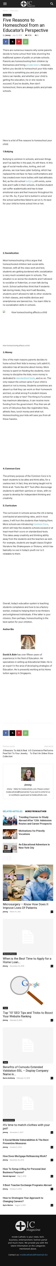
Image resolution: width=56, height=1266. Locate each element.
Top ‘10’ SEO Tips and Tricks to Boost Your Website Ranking (28, 1014)
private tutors (33, 65)
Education (14, 10)
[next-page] (9, 858)
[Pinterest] (19, 42)
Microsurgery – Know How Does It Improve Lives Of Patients (25, 906)
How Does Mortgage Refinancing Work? (25, 1156)
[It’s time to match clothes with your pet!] (28, 1103)
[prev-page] (4, 858)
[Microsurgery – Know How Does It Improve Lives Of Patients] (28, 883)
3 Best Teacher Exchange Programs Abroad (27, 1185)
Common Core (40, 524)
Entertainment (9, 1120)
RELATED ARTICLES (12, 811)
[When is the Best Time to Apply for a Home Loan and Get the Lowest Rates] (28, 937)
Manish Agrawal (9, 1176)
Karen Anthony (9, 1078)
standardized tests (25, 378)
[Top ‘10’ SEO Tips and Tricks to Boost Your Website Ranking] (28, 991)
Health (6, 899)
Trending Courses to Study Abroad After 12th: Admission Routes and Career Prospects (35, 820)
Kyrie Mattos (8, 1205)
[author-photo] (28, 781)
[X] (12, 42)
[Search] (52, 4)
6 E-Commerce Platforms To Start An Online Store (40, 752)
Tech (5, 1008)
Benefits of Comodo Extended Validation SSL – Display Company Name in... (25, 1070)
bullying (30, 181)
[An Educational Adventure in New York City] (10, 848)
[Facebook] (6, 42)
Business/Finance (10, 954)
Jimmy (7, 35)
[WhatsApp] (25, 42)
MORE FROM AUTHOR (35, 811)
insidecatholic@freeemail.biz (34, 1254)
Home (5, 10)
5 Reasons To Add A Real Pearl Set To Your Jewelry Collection (15, 753)
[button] (4, 4)
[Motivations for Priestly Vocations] (10, 834)
